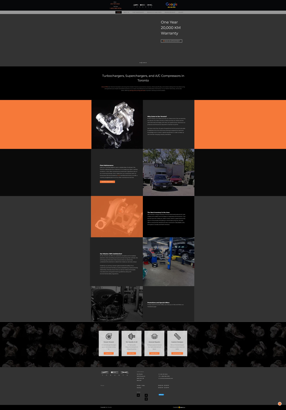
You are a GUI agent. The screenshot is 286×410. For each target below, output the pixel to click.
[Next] (278, 40)
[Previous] (8, 40)
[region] (117, 124)
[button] (138, 395)
